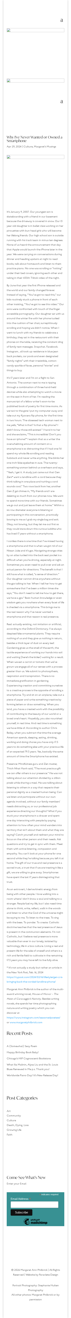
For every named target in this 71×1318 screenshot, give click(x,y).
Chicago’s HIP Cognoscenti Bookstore (29, 1058)
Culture (28, 146)
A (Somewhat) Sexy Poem (22, 1046)
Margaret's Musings (45, 146)
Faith (9, 1134)
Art (9, 1111)
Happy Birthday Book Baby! (23, 1052)
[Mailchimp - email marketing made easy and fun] (35, 1224)
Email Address (21, 1199)
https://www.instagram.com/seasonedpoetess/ (33, 1017)
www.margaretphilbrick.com (26, 1022)
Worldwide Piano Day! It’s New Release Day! (32, 1075)
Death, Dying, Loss (18, 1125)
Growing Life (14, 1130)
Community (14, 1115)
